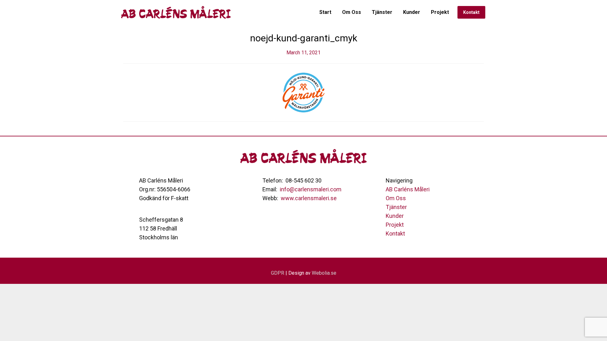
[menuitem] (325, 12)
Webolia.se (324, 273)
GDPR (277, 273)
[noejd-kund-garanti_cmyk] (303, 92)
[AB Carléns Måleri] (177, 12)
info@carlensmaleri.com (310, 189)
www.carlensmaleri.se (309, 198)
